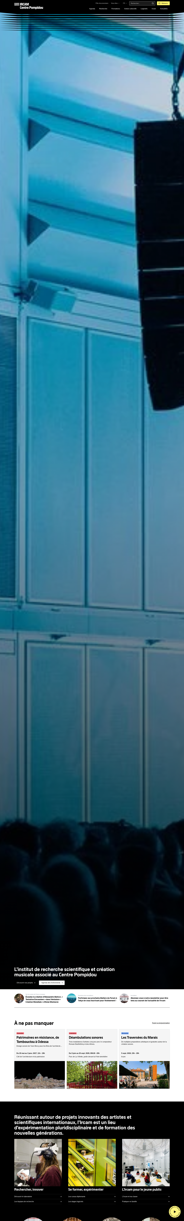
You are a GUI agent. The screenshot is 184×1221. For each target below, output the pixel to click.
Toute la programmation (161, 1023)
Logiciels (144, 9)
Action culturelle (130, 9)
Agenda (92, 9)
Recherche (103, 9)
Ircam (154, 9)
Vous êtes (114, 3)
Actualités (164, 9)
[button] (38, 1196)
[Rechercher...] (153, 3)
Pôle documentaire (102, 3)
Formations (115, 9)
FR (124, 3)
